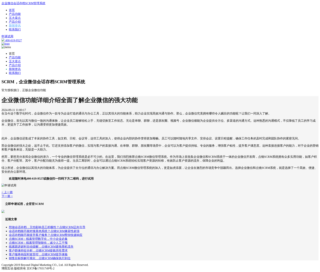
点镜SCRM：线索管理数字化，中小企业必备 (38, 238)
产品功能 (15, 14)
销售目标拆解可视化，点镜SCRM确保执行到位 (40, 258)
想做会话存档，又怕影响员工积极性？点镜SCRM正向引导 (47, 227)
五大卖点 (15, 17)
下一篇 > (7, 196)
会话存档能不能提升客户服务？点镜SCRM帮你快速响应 (45, 234)
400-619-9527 (13, 40)
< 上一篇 (7, 192)
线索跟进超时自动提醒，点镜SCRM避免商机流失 (41, 246)
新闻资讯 (15, 25)
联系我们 (15, 29)
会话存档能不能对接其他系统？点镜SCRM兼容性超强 (44, 231)
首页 (12, 10)
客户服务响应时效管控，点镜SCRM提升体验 (38, 254)
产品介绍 (15, 21)
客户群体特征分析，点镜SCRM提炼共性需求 (38, 250)
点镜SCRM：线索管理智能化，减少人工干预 (38, 242)
